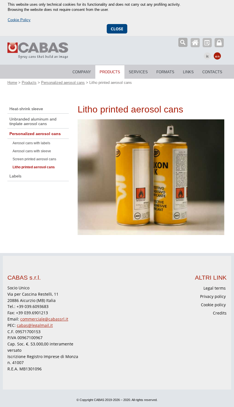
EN (217, 56)
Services (138, 72)
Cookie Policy (19, 20)
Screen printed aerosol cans (34, 159)
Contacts (212, 72)
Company (81, 72)
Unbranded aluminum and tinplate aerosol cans (33, 121)
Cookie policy (213, 304)
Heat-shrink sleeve (26, 108)
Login (219, 42)
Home (195, 42)
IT (207, 56)
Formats (165, 72)
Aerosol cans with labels (31, 143)
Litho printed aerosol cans (34, 167)
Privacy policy (213, 296)
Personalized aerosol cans (63, 82)
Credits (220, 313)
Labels (15, 176)
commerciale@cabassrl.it (44, 319)
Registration (207, 42)
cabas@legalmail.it (35, 325)
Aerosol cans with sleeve (32, 151)
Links (188, 72)
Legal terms (214, 288)
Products (110, 72)
